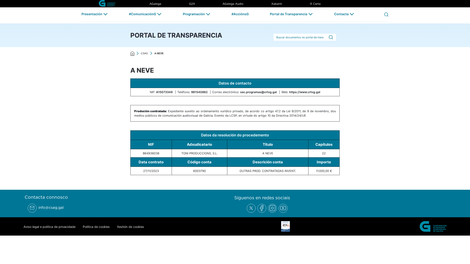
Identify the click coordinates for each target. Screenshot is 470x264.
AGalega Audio (233, 4)
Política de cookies (96, 227)
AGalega (155, 4)
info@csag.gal (51, 207)
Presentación (92, 14)
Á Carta (315, 4)
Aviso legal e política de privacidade (49, 227)
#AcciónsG (240, 14)
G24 (192, 4)
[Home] (132, 53)
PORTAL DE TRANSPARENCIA (176, 35)
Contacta (341, 14)
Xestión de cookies (130, 227)
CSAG (144, 53)
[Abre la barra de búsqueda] (386, 14)
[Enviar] (331, 37)
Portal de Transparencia (288, 14)
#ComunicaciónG (142, 14)
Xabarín (276, 4)
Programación (194, 14)
